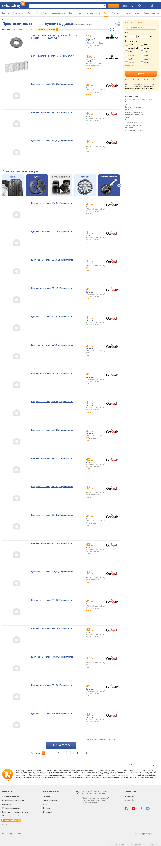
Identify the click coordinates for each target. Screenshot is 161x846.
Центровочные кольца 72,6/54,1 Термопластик (52, 203)
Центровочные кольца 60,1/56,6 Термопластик (52, 231)
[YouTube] (133, 808)
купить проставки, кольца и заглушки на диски (140, 87)
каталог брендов (69, 777)
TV (37, 13)
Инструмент (116, 13)
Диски (127, 104)
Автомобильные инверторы (134, 130)
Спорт (137, 13)
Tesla (146, 55)
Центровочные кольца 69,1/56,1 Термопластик (52, 515)
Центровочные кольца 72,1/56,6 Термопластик (52, 112)
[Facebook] (126, 808)
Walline (131, 63)
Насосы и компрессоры (133, 120)
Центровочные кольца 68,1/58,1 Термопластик (52, 685)
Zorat (146, 63)
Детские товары (93, 13)
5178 (76, 753)
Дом (81, 13)
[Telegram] (148, 808)
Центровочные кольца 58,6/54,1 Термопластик (52, 345)
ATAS (130, 44)
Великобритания (50, 800)
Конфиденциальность (11, 808)
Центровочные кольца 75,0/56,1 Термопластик (52, 402)
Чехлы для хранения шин (133, 125)
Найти (113, 6)
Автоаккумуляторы (131, 133)
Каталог (5, 20)
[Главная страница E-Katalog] (13, 5)
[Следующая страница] (86, 753)
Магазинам (6, 804)
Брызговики (129, 128)
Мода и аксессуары (151, 13)
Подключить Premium (11, 820)
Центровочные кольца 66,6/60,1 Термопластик (52, 84)
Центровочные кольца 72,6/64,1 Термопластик (52, 572)
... (68, 753)
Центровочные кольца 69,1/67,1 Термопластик (52, 288)
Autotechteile (133, 48)
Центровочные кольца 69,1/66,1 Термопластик (52, 430)
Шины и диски (26, 20)
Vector (146, 59)
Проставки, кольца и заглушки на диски (47, 20)
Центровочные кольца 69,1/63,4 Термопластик (52, 316)
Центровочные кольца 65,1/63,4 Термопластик (52, 260)
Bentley (147, 48)
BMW (130, 52)
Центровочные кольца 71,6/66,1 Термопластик (52, 657)
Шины (127, 102)
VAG (130, 59)
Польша (46, 808)
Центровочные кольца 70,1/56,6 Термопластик (52, 543)
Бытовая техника (58, 13)
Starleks (131, 55)
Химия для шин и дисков (133, 122)
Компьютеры (18, 13)
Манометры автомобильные (134, 112)
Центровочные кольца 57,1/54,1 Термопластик (52, 373)
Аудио (45, 13)
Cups (146, 52)
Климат (72, 13)
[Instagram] (140, 808)
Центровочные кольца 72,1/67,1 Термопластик (52, 458)
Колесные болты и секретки (134, 107)
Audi (146, 44)
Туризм (128, 13)
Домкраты (128, 117)
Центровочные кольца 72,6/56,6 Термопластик (52, 628)
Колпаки (128, 109)
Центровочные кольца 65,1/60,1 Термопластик (52, 600)
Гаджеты (5, 13)
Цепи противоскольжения (134, 115)
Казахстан (47, 812)
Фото (30, 13)
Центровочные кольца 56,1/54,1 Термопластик (52, 487)
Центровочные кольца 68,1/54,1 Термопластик (52, 141)
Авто (106, 13)
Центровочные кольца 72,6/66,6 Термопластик (52, 713)
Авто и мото (14, 20)
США (45, 804)
